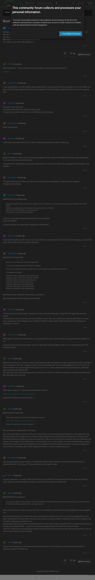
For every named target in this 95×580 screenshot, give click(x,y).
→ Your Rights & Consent (70, 34)
